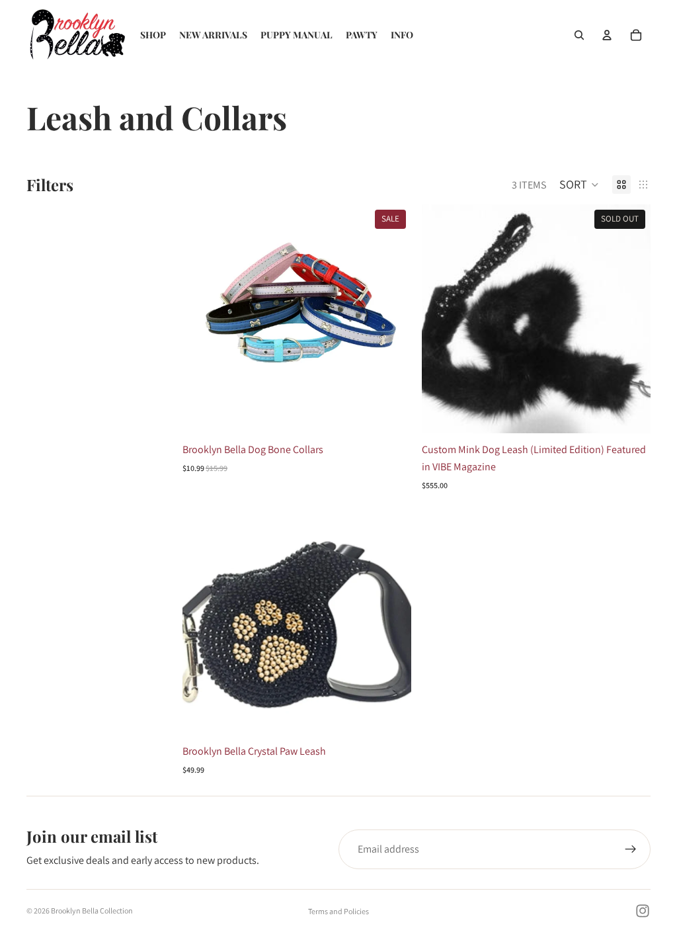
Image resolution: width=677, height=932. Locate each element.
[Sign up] (631, 849)
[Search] (579, 35)
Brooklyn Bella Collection (92, 910)
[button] (579, 184)
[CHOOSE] (391, 413)
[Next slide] (391, 318)
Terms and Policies (338, 911)
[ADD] (391, 714)
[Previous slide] (202, 318)
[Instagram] (643, 911)
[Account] (606, 35)
